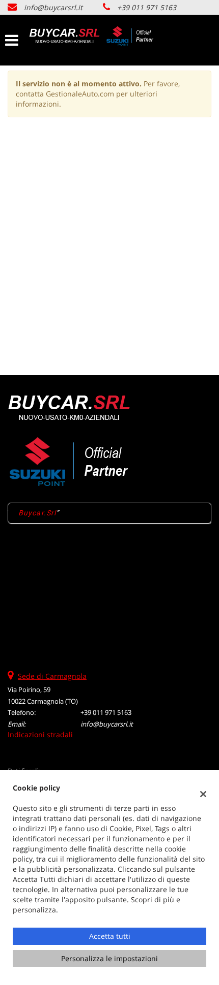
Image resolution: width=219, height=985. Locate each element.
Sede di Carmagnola (52, 676)
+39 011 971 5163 (146, 7)
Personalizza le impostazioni (109, 958)
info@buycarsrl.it (53, 7)
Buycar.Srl (37, 513)
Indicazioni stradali (40, 734)
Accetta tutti (109, 936)
